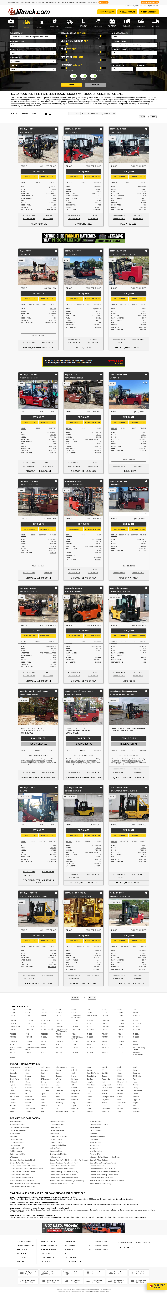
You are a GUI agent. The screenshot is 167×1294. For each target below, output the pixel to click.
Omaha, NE (80, 224)
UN (57, 1108)
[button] (33, 37)
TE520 (135, 1020)
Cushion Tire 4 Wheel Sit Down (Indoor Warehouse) (69, 1160)
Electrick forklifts (96, 1130)
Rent (31, 1274)
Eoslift (27, 1079)
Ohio (144, 662)
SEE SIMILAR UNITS (29, 215)
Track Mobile (30, 1108)
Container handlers (57, 1124)
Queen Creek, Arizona (125, 777)
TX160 (58, 1034)
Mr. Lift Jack (14, 1097)
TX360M (59, 1037)
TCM (88, 1105)
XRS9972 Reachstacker (138, 1053)
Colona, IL (80, 347)
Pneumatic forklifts (17, 1142)
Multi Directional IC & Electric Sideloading (25, 1184)
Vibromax (28, 1111)
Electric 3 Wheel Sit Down (99, 1160)
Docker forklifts (95, 1127)
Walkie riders (15, 1157)
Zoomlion (136, 1111)
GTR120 (59, 1013)
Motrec (135, 1094)
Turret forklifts (95, 1154)
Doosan (59, 1076)
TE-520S (28, 1023)
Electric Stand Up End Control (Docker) (64, 1172)
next (153, 117)
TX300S (13, 1037)
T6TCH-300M (92, 1016)
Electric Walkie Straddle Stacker (21, 1178)
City (113, 57)
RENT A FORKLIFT (149, 12)
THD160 (90, 1026)
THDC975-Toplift (47, 1029)
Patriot (119, 1097)
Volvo (73, 1111)
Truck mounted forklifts (58, 1154)
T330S (27, 1016)
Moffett (104, 1094)
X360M (135, 1045)
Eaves (104, 1076)
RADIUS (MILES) (117, 65)
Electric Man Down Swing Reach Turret (64, 1163)
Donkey (43, 1076)
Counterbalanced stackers (19, 1127)
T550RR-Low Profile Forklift (76, 1016)
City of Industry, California (38, 880)
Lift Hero (120, 1088)
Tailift (58, 1105)
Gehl (12, 1082)
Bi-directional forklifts (17, 1124)
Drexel (73, 1076)
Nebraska (97, 209)
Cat (57, 1073)
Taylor (53, 189)
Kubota (58, 1088)
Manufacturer (17, 41)
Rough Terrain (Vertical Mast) (100, 1184)
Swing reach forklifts (17, 1154)
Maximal (13, 1094)
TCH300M (136, 1016)
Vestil (12, 1111)
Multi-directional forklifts (58, 1136)
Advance (28, 1067)
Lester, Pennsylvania (35, 347)
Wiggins (90, 1111)
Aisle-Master (45, 1067)
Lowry (89, 1091)
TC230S (105, 1016)
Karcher (135, 1085)
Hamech (74, 1082)
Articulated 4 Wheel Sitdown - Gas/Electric (105, 1157)
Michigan (97, 866)
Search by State (119, 49)
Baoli (119, 1067)
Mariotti (120, 1091)
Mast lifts (13, 1136)
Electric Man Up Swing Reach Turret (103, 1163)
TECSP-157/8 (15, 1026)
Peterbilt (136, 1097)
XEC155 (120, 1048)
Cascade (13, 1073)
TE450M (120, 1020)
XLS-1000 (121, 1052)
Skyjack (135, 1103)
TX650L (120, 1037)
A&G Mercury (15, 1067)
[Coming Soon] (120, 1247)
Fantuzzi (120, 1079)
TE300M (90, 1020)
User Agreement (86, 1291)
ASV (73, 1067)
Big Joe (12, 1070)
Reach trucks (15, 1145)
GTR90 (89, 1013)
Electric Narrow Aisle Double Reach (23, 1166)
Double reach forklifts (18, 1130)
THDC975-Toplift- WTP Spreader (62, 1030)
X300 (89, 1045)
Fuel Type (14, 66)
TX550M (105, 1037)
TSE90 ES (44, 1034)
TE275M (74, 1020)
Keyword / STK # (119, 41)
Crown (119, 1073)
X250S (58, 1045)
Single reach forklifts (17, 1148)
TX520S (90, 1037)
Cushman (136, 1073)
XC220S (59, 1048)
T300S (12, 1016)
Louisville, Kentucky (125, 983)
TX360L (44, 1037)
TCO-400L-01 (46, 1020)
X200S (27, 1045)
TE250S (59, 1020)
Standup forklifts (56, 1151)
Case (27, 1073)
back (142, 117)
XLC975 (90, 1052)
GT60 (104, 1010)
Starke (27, 1105)
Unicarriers (106, 1108)
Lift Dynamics (107, 1088)
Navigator (28, 1097)
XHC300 (74, 1052)
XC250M (90, 1048)
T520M (58, 1016)
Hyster (12, 1085)
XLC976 (105, 1052)
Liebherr (90, 1088)
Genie (27, 1082)
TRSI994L (136, 1029)
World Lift (105, 1111)
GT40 (43, 1010)
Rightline (13, 1103)
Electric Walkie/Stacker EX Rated (22, 1181)
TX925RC (13, 1042)
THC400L (75, 1026)
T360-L (43, 1016)
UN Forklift (75, 1108)
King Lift (13, 1088)
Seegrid (89, 1103)
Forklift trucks (15, 1133)
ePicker (58, 1079)
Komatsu (28, 1088)
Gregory (44, 1082)
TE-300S (105, 1020)
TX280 (89, 1034)
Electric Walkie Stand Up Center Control (104, 1175)
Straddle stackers (96, 1151)
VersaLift (136, 1108)
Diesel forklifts (55, 1127)
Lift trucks (93, 1133)
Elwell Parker (14, 1079)
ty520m (104, 1042)
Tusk (42, 1108)
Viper (43, 1111)
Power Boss (29, 1100)
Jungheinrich (106, 1085)
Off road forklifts (56, 1139)
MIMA (58, 1094)
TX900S (136, 1037)
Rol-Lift (28, 1103)
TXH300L (28, 1042)
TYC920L (120, 1042)
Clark (73, 1073)
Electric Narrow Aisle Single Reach (62, 1166)
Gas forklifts (54, 1133)
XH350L (13, 1052)
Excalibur (90, 1079)
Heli (103, 1082)
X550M (43, 1048)
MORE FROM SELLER (29, 219)
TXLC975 (75, 1042)
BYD (119, 1070)
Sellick (104, 1103)
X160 (135, 1042)
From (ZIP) (140, 65)
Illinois (98, 327)
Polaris (12, 1100)
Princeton (74, 1100)
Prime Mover (60, 1100)
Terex (104, 1105)
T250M (120, 1013)
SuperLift (44, 1105)
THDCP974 (75, 1029)
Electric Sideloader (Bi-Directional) (62, 1169)
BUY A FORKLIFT (107, 12)
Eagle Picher (91, 1076)
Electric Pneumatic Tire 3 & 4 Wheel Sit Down (26, 1169)
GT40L (58, 1010)
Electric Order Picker (57, 1130)
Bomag (89, 1070)
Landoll (74, 1088)
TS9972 (13, 1034)
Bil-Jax (27, 1070)
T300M (135, 1013)
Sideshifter (15, 58)
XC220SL (74, 1048)
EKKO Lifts (137, 1076)
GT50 (73, 1010)
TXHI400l (59, 1042)
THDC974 (13, 1029)
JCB (57, 1085)
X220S (43, 1045)
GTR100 (44, 1013)
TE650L (44, 1023)
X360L (119, 1045)
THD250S (105, 1026)
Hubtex (135, 1082)
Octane (89, 1097)
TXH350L (44, 1042)
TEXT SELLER (48, 215)
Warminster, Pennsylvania (35, 777)
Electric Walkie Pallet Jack (19, 1175)
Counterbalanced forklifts (99, 1124)
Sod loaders (94, 1148)
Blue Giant (44, 1070)
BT (103, 1070)
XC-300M (105, 1048)
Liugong (28, 1091)
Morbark (120, 1094)
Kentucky (142, 969)
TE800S (59, 1023)
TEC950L (120, 1023)
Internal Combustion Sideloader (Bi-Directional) (67, 1181)
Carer (135, 1070)
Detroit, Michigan (80, 883)
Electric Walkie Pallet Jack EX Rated (63, 1175)
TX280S (120, 1034)
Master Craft (137, 1091)
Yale (119, 1111)
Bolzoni (74, 1070)
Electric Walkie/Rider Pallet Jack (101, 1178)
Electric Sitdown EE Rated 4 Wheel (102, 1169)
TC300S (120, 1016)
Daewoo (13, 1076)
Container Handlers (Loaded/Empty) (23, 1160)
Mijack (43, 1094)
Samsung (59, 1103)
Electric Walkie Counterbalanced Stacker (104, 1172)
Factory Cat (106, 1079)
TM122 (104, 1029)
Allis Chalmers (61, 1067)
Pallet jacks (94, 1139)
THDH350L (91, 1029)
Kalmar (119, 1085)
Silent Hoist (121, 1103)
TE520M (13, 1023)
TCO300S (29, 1020)
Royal (43, 1103)
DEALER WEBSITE (48, 219)
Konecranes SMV (47, 1088)
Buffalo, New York (125, 347)
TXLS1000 (91, 1042)
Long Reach (75, 1091)
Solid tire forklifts (16, 1151)
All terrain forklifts (96, 1121)
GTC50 (28, 1013)
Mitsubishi (75, 1094)
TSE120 (28, 1034)
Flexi (134, 1079)
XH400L (44, 1052)
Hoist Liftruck (122, 1082)
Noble (58, 1097)
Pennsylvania (50, 322)
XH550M (59, 1052)
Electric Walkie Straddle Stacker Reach (64, 1178)
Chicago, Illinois (35, 471)
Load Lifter (45, 1091)
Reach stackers (95, 1142)
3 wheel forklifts (16, 1121)
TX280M (105, 1034)
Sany (73, 1103)
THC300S (59, 1026)
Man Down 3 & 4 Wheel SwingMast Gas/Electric (107, 1181)
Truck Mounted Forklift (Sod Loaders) (23, 1186)
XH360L (28, 1052)
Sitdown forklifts (55, 1148)
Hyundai (28, 1085)
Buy (26, 1274)
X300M (104, 1045)
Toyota (12, 1108)
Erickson (74, 1079)
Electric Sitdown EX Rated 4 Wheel (22, 1172)
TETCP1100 (29, 1026)
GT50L (89, 1010)
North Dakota (50, 209)
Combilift (105, 1073)
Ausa (89, 1067)
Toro (134, 1105)
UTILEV (120, 1108)
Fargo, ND (35, 224)
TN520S (120, 1029)
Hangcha (90, 1082)
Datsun (28, 1076)
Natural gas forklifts (17, 1139)
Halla (58, 1082)
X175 (12, 1045)
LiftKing (135, 1088)
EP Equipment (46, 1079)
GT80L (12, 1013)
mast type (15, 49)
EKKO (119, 1076)
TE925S (74, 1023)
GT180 (28, 1010)
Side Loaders (94, 1145)
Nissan (43, 1097)
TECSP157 (137, 1023)
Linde (12, 1091)
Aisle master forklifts (57, 1121)
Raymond (105, 1100)
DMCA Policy (105, 1291)
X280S (73, 1045)
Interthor (44, 1085)
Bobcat (58, 1070)
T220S (104, 1013)
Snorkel (13, 1105)
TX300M (136, 1034)
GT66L (120, 1010)
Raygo (89, 1100)
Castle (43, 1073)
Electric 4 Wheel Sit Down (19, 1163)
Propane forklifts (56, 1142)
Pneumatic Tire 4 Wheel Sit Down (62, 1184)
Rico (119, 1100)
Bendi (135, 1067)
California (142, 550)
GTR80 (74, 1013)
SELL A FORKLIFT (128, 12)
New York (142, 861)
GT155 (12, 1010)
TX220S (74, 1034)
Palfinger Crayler (108, 1097)
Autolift (104, 1067)
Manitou (105, 1091)
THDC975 (29, 1029)
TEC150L (90, 1023)
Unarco (89, 1108)
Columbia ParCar (93, 1073)
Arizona (143, 329)
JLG (72, 1085)
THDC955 (136, 1026)
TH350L (44, 1026)
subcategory (16, 33)
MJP (88, 1094)
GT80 (135, 1010)
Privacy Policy (95, 1291)
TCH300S (13, 1020)
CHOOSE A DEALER (119, 33)
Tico (119, 1105)
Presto (43, 1100)
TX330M (28, 1037)
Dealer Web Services (150, 2)
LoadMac (59, 1091)
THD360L (121, 1026)
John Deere (91, 1085)
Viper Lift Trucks (62, 1111)
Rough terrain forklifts (58, 1145)
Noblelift (74, 1097)
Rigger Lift (136, 1100)
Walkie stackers (55, 1157)
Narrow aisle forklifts (97, 1136)
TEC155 (105, 1023)
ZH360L (13, 1057)
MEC (27, 1094)
